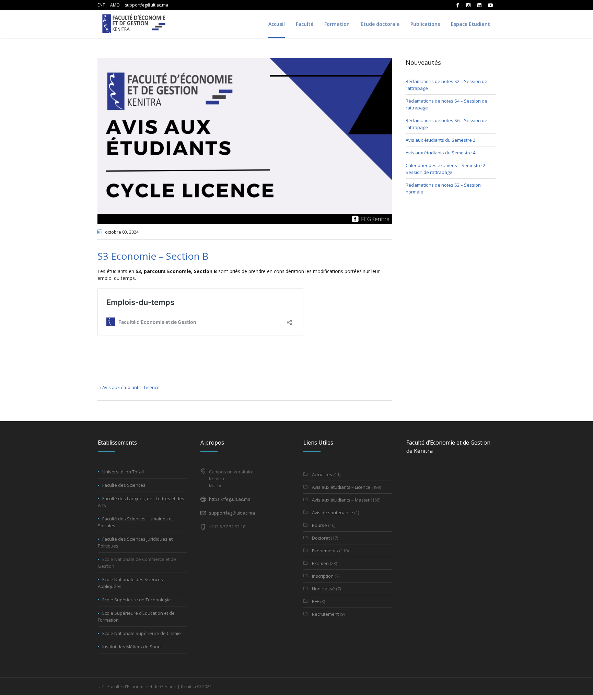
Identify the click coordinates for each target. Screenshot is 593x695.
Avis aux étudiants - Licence (131, 387)
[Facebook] (457, 5)
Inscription (323, 576)
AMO (115, 5)
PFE (315, 601)
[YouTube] (490, 5)
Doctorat (321, 538)
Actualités (322, 474)
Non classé (323, 589)
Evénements (325, 550)
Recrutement (325, 614)
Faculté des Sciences (124, 485)
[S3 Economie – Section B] (244, 141)
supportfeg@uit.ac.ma (146, 5)
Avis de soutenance (332, 512)
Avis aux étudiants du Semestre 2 (440, 140)
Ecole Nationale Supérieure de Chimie (141, 633)
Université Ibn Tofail (123, 472)
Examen (320, 563)
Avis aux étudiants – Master (341, 500)
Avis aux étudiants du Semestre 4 (440, 153)
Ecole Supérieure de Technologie (136, 600)
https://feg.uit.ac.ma (230, 499)
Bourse (319, 525)
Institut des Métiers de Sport (131, 647)
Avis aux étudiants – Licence (341, 487)
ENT (101, 5)
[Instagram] (468, 5)
